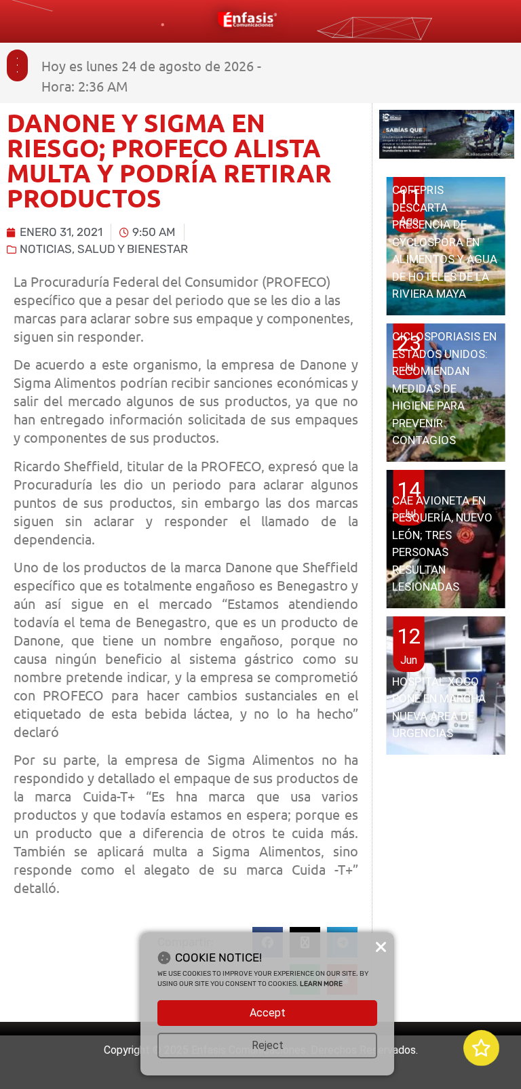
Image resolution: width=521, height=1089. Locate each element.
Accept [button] (268, 1012)
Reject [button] (268, 1045)
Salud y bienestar (132, 249)
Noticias (46, 249)
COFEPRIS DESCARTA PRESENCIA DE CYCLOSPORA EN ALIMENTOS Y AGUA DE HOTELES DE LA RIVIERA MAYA (444, 241)
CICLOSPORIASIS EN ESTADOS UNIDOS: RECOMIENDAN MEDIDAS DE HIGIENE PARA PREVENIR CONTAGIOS (444, 388)
